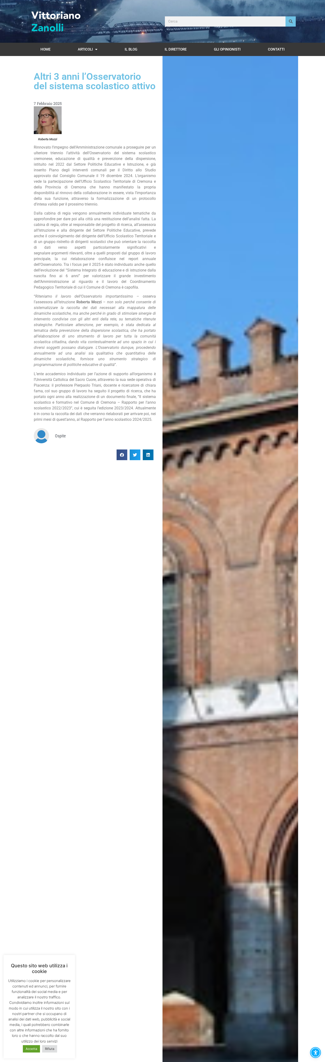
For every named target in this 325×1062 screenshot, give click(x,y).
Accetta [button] (31, 1049)
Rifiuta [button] (49, 1049)
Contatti (276, 49)
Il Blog (131, 49)
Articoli (85, 49)
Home (45, 49)
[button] (122, 454)
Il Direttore (176, 49)
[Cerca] (291, 21)
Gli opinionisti (227, 49)
